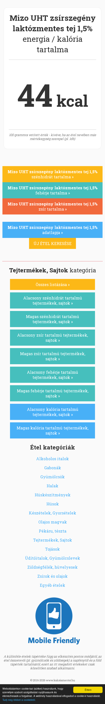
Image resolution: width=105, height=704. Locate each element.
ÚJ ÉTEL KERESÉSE (52, 243)
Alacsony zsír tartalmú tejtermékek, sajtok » (52, 337)
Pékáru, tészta (52, 530)
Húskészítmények (53, 494)
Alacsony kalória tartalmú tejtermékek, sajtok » (52, 412)
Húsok (52, 503)
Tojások (52, 549)
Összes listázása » (53, 284)
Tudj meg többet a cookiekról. (19, 700)
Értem (88, 690)
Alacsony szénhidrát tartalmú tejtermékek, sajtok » (52, 300)
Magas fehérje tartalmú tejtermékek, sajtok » (52, 393)
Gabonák (52, 467)
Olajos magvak (52, 521)
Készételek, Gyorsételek (52, 512)
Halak (52, 485)
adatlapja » (52, 230)
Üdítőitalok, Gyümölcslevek (52, 558)
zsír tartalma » (52, 206)
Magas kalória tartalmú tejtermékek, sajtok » (52, 430)
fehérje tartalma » (52, 190)
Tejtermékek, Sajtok (52, 540)
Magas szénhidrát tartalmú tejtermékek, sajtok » (52, 319)
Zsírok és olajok (52, 576)
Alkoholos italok (52, 458)
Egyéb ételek (52, 585)
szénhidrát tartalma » (52, 174)
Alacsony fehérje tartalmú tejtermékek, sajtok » (52, 375)
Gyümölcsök (52, 476)
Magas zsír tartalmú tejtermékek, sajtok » (52, 356)
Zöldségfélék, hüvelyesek (52, 567)
